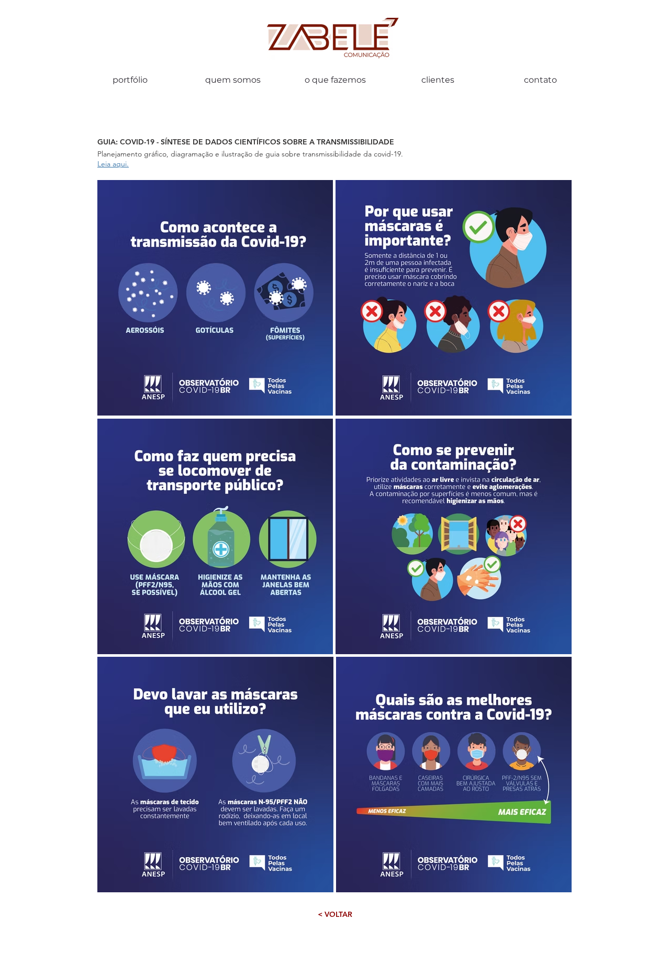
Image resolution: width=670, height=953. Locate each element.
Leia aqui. (113, 164)
